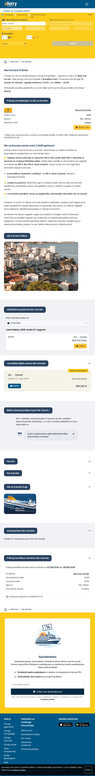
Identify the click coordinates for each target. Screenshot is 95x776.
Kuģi (6, 762)
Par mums (26, 738)
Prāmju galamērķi (8, 725)
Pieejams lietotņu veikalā (66, 725)
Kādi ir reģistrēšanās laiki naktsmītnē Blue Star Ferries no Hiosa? (48, 435)
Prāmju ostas (10, 744)
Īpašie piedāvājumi (9, 757)
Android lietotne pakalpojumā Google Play (82, 725)
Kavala (83, 336)
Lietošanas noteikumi (26, 744)
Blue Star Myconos (20, 509)
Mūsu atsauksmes (10, 750)
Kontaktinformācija (30, 734)
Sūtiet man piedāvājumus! (49, 691)
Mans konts (26, 730)
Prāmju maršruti (8, 739)
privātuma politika (19, 770)
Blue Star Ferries (83, 110)
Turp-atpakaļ (8, 15)
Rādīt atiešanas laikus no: (17, 318)
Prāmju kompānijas (9, 732)
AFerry (7, 719)
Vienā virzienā (22, 15)
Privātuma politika (48, 699)
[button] (47, 323)
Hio (75, 336)
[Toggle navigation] (86, 4)
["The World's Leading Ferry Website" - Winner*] (11, 4)
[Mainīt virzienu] (47, 23)
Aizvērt (88, 770)
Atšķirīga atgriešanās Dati (38, 16)
